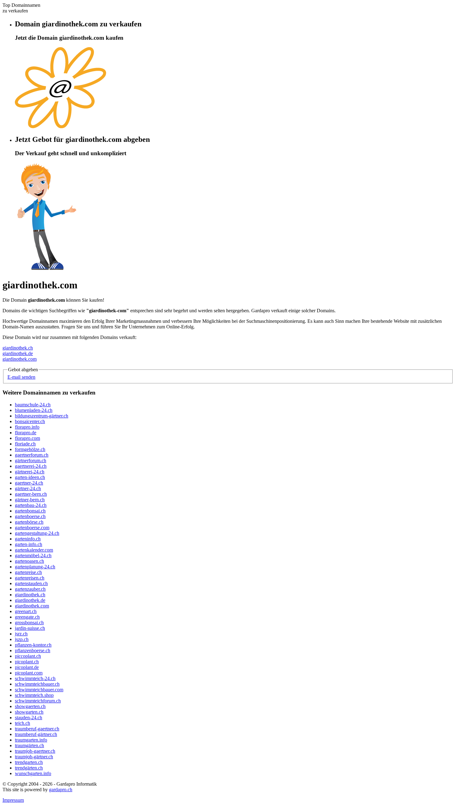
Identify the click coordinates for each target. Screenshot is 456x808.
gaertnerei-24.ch (31, 466)
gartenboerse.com (32, 527)
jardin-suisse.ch (30, 628)
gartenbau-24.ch (31, 505)
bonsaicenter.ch (30, 421)
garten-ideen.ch (30, 477)
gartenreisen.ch (29, 577)
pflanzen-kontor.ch (33, 645)
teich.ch (22, 723)
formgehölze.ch (30, 449)
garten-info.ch (28, 544)
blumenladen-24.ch (33, 410)
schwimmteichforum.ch (38, 700)
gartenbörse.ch (29, 522)
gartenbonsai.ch (30, 510)
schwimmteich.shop (34, 695)
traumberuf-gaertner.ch (37, 728)
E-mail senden (21, 377)
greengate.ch (27, 617)
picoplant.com (28, 672)
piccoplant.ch (28, 656)
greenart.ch (26, 611)
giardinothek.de (17, 353)
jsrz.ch (21, 633)
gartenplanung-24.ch (35, 566)
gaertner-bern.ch (31, 494)
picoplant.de (27, 667)
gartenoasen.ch (29, 561)
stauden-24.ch (28, 717)
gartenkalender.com (34, 550)
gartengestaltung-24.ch (37, 533)
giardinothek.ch (17, 347)
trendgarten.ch (29, 762)
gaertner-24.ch (29, 482)
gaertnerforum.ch (31, 455)
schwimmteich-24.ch (35, 678)
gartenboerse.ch (30, 516)
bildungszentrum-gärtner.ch (41, 415)
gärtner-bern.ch (30, 499)
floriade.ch (25, 443)
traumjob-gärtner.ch (34, 756)
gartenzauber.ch (30, 589)
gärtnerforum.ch (30, 460)
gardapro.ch (60, 789)
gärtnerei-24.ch (29, 471)
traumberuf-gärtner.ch (36, 734)
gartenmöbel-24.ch (33, 555)
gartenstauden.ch (31, 583)
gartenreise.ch (28, 572)
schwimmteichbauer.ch (37, 684)
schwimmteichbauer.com (39, 689)
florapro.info (27, 427)
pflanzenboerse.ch (32, 650)
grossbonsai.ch (29, 622)
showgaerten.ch (30, 706)
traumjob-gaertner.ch (35, 751)
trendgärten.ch (29, 767)
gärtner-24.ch (28, 488)
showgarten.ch (29, 712)
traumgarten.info (31, 740)
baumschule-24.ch (33, 404)
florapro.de (25, 432)
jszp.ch (22, 639)
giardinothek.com (19, 359)
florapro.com (27, 438)
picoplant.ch (27, 661)
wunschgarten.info (33, 773)
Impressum (13, 800)
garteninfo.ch (28, 538)
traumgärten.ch (29, 745)
